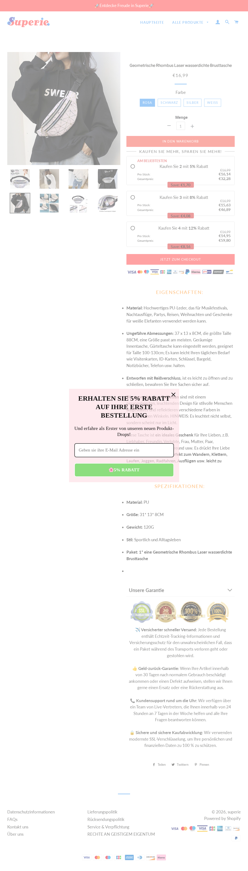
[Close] (173, 394)
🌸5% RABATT (124, 469)
